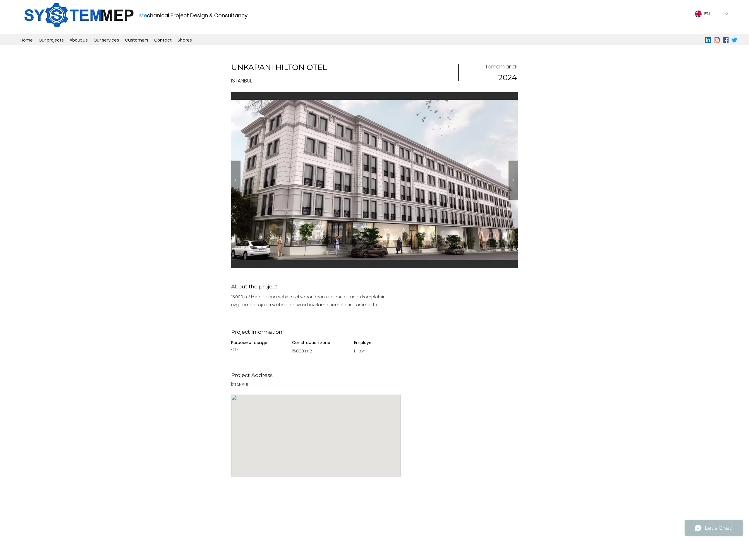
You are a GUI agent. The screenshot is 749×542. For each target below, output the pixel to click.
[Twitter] (734, 40)
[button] (374, 180)
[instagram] (717, 40)
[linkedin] (708, 40)
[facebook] (726, 40)
